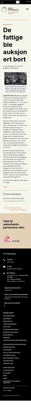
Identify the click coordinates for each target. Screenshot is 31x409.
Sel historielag (7, 349)
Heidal (5, 378)
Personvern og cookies (9, 387)
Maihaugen (6, 337)
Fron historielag (13, 9)
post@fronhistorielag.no (14, 269)
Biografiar (7, 24)
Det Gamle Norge (8, 370)
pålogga (12, 201)
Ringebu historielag (9, 347)
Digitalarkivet (7, 318)
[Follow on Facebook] (4, 306)
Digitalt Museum (8, 335)
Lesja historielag (8, 360)
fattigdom (5, 187)
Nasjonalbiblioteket (9, 315)
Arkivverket (6, 326)
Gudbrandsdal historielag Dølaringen (14, 344)
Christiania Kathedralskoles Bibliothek (15, 340)
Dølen (5, 375)
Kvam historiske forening (11, 358)
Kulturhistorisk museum (10, 332)
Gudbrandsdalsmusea (9, 324)
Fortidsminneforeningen (11, 329)
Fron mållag (7, 373)
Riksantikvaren (7, 321)
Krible (9, 390)
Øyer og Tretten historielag (11, 352)
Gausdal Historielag (9, 355)
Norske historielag (9, 367)
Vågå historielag (8, 363)
